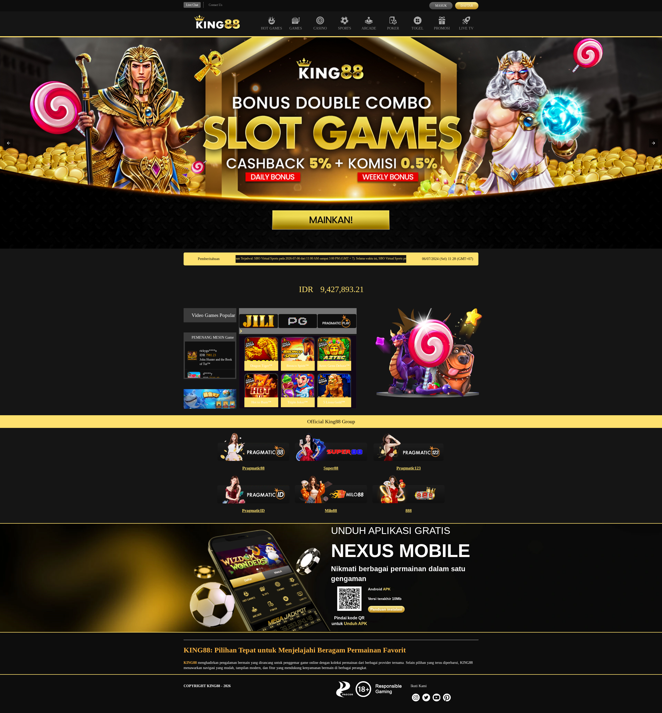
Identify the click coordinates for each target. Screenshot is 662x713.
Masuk (441, 6)
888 (408, 510)
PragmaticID (253, 510)
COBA (261, 343)
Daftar (467, 6)
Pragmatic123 (408, 468)
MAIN (261, 354)
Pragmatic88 (253, 468)
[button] (8, 143)
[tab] (258, 321)
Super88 (331, 468)
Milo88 (331, 510)
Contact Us (215, 5)
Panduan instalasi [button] (386, 609)
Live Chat (192, 5)
